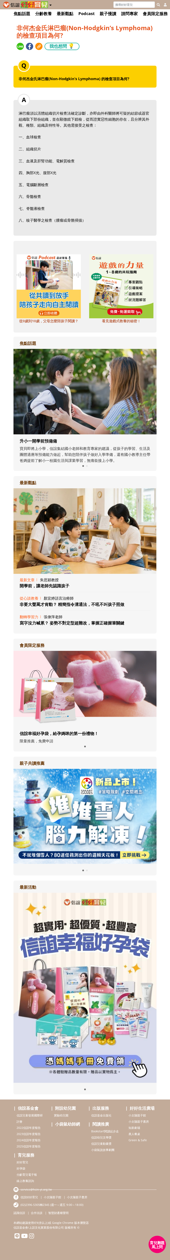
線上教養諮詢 (25, 1181)
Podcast (86, 13)
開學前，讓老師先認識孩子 (44, 585)
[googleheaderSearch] (158, 4)
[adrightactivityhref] (85, 987)
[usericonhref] (163, 4)
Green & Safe (138, 1140)
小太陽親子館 (137, 1115)
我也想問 (62, 46)
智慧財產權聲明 (58, 1213)
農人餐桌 (134, 1134)
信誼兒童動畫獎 (101, 1144)
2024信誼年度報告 (29, 1140)
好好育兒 (22, 1162)
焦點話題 (22, 13)
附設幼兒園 (65, 1108)
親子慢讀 (108, 13)
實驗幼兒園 (61, 1115)
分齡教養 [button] (43, 13)
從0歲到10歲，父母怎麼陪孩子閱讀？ (48, 321)
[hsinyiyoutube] (24, 1237)
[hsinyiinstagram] (31, 1237)
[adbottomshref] (49, 285)
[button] (50, 4)
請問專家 (129, 13)
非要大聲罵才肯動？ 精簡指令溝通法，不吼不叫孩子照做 (72, 604)
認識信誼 (19, 1213)
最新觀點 (65, 13)
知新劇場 (134, 1128)
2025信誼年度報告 (29, 1146)
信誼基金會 (28, 1108)
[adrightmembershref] (85, 688)
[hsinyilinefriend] (17, 1237)
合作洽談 (36, 1213)
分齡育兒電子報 (27, 1175)
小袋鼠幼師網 (67, 1124)
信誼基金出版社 (101, 1115)
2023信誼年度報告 (29, 1134)
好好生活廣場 (142, 1108)
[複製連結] (38, 46)
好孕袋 (21, 1168)
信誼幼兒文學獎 (101, 1137)
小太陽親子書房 (139, 1121)
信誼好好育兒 (29, 1197)
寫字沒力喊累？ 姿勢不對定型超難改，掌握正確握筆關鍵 (72, 623)
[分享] (20, 46)
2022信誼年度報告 (29, 1128)
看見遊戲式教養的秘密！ (121, 321)
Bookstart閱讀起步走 (105, 1131)
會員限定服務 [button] (155, 13)
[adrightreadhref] (85, 815)
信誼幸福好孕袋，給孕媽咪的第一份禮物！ (59, 733)
